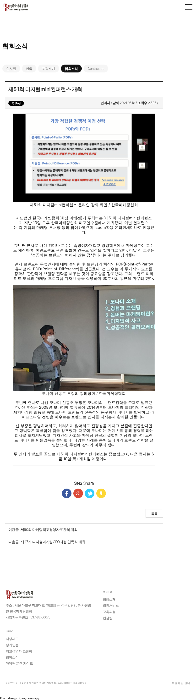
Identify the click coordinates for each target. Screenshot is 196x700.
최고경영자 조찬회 (19, 651)
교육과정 (109, 612)
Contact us (95, 68)
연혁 (29, 68)
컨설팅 (107, 618)
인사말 (11, 68)
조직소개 (48, 68)
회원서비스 (111, 605)
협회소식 (71, 68)
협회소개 (109, 599)
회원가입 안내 (181, 683)
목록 (154, 514)
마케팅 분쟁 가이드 (19, 663)
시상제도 (12, 639)
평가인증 (12, 645)
